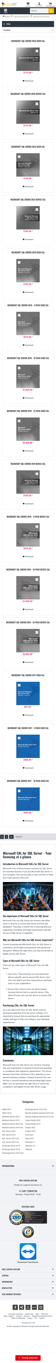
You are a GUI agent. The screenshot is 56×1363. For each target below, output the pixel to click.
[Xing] (21, 1307)
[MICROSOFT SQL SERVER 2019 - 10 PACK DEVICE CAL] (28, 587)
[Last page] (11, 837)
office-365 (44, 1314)
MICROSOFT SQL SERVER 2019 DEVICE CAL (28, 464)
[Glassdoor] (28, 1307)
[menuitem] (50, 4)
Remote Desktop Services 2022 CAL (39, 1113)
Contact (19, 1316)
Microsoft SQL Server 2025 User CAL (28, 41)
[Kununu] (34, 1307)
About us (27, 1316)
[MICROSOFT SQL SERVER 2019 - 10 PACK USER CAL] (28, 376)
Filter (8, 24)
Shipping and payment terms (42, 1316)
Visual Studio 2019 (32, 1124)
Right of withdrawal (18, 1318)
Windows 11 (30, 1142)
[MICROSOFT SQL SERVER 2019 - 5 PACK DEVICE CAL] (28, 535)
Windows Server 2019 (11, 1120)
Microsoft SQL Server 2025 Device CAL (28, 94)
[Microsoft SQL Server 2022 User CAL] (28, 165)
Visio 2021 (29, 1135)
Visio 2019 (29, 1138)
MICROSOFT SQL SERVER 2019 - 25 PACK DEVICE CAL (28, 622)
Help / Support (9, 1316)
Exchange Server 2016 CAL (36, 1109)
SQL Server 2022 (8, 1131)
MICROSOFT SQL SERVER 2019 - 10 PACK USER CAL (28, 358)
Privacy (29, 1318)
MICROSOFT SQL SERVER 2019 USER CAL (28, 252)
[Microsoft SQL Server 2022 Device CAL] (28, 217)
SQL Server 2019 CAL (10, 1142)
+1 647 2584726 (28, 1191)
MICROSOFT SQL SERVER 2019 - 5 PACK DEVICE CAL (28, 516)
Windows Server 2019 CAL (12, 1128)
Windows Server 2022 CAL (12, 1124)
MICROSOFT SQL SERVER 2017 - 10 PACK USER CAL (28, 781)
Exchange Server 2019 (11, 1146)
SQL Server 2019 (8, 1135)
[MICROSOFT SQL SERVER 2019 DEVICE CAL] (28, 482)
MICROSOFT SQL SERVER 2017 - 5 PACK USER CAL (28, 728)
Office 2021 (6, 1109)
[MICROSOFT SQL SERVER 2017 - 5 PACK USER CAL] (28, 746)
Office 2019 (6, 1113)
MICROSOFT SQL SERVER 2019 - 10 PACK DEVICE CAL (28, 569)
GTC (35, 1318)
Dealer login (29, 1314)
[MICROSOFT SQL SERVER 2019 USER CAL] (28, 270)
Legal (37, 1314)
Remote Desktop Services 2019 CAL (39, 1117)
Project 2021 (30, 1128)
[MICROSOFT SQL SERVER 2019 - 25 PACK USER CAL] (28, 429)
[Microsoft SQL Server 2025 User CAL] (28, 59)
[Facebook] (15, 1307)
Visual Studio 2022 (32, 1120)
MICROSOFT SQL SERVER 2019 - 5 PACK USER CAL (28, 305)
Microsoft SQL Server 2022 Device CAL (28, 199)
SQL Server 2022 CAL (10, 1138)
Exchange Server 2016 (11, 1149)
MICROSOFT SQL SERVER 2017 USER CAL (28, 675)
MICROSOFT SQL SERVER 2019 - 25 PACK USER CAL (28, 411)
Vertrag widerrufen (30, 1358)
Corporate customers (15, 1314)
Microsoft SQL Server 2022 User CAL (28, 146)
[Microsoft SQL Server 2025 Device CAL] (28, 112)
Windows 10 (30, 1146)
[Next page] (6, 837)
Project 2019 (30, 1131)
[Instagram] (40, 1307)
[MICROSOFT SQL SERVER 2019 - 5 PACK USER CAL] (28, 323)
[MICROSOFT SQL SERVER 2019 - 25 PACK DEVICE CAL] (28, 640)
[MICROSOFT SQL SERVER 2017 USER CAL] (28, 693)
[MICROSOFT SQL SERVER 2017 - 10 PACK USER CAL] (28, 799)
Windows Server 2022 (11, 1117)
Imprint (41, 1318)
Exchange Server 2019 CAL (13, 1153)
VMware (28, 1149)
